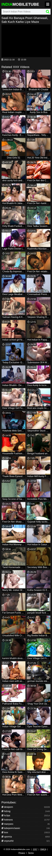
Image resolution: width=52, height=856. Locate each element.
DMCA (43, 849)
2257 (35, 849)
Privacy (21, 853)
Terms (31, 853)
